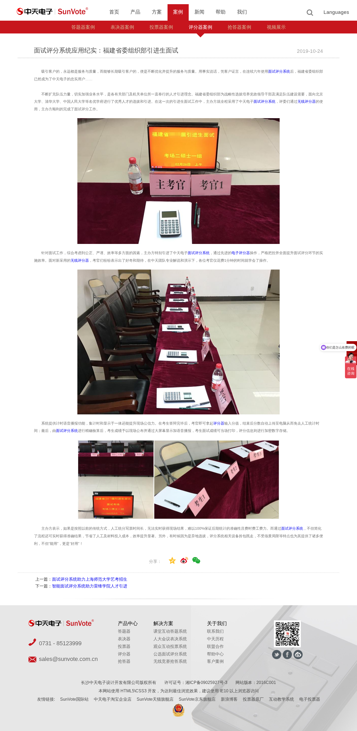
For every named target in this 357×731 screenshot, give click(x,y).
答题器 (124, 631)
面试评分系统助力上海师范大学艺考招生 (89, 579)
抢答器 (124, 661)
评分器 (218, 423)
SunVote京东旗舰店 (197, 699)
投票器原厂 (253, 699)
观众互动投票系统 (170, 646)
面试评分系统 (279, 71)
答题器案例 (83, 27)
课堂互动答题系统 (170, 631)
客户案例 (215, 661)
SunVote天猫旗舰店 (155, 699)
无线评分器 (306, 101)
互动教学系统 (281, 699)
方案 (157, 12)
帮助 (221, 12)
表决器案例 (122, 27)
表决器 (124, 639)
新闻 (199, 12)
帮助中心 (215, 654)
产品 (135, 12)
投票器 (124, 646)
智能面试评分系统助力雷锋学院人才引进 (89, 586)
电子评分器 (241, 253)
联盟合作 (215, 646)
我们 (242, 12)
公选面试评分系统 (170, 654)
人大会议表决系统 (170, 639)
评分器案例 (200, 27)
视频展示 (276, 27)
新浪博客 (229, 699)
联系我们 (215, 631)
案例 (178, 12)
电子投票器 (309, 699)
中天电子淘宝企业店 (112, 699)
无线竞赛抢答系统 (170, 661)
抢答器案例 (239, 27)
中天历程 (215, 639)
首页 (114, 12)
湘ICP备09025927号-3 (206, 682)
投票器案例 (161, 27)
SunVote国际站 (74, 699)
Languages (336, 12)
